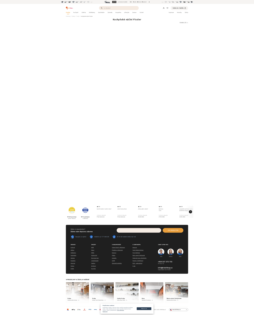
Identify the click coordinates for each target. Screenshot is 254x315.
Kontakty (114, 258)
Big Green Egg (94, 258)
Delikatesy (73, 252)
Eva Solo (93, 268)
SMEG (92, 252)
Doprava (114, 252)
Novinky (179, 12)
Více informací (120, 310)
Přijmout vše (144, 308)
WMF (92, 247)
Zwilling (93, 263)
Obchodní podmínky (117, 263)
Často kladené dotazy (138, 250)
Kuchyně (73, 247)
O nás (134, 266)
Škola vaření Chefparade (139, 255)
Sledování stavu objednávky (140, 258)
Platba (113, 255)
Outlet (72, 268)
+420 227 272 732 (165, 262)
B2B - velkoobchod (137, 263)
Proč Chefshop (136, 252)
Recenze (135, 247)
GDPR (113, 260)
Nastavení (105, 311)
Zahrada (73, 258)
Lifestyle (73, 263)
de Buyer (93, 266)
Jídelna (72, 250)
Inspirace (171, 12)
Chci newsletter (173, 230)
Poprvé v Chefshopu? (138, 260)
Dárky (186, 12)
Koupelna (73, 260)
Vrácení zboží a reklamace (118, 247)
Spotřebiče (73, 255)
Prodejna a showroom (117, 250)
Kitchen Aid (94, 255)
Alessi (92, 250)
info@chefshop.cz (165, 268)
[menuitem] (68, 13)
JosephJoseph (94, 260)
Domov (72, 266)
